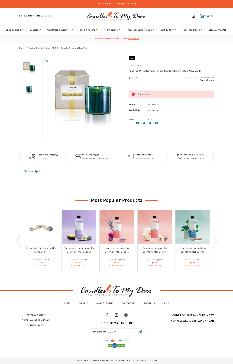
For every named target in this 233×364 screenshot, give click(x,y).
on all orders (42, 158)
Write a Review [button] (207, 80)
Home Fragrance (191, 30)
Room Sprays (111, 30)
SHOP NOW (133, 38)
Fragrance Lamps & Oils (139, 30)
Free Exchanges (90, 154)
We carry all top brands (194, 158)
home (67, 303)
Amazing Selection (194, 154)
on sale (83, 303)
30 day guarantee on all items (95, 158)
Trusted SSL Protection (145, 158)
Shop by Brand (13, 30)
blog (166, 303)
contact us (128, 303)
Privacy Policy (36, 315)
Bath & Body (167, 30)
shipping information (36, 320)
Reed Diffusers (87, 30)
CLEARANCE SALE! (218, 30)
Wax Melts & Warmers (59, 30)
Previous (18, 241)
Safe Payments (143, 154)
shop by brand (104, 303)
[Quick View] (41, 242)
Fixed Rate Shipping (47, 154)
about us (149, 303)
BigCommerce (121, 361)
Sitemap (153, 361)
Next (214, 241)
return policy (36, 325)
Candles (34, 30)
